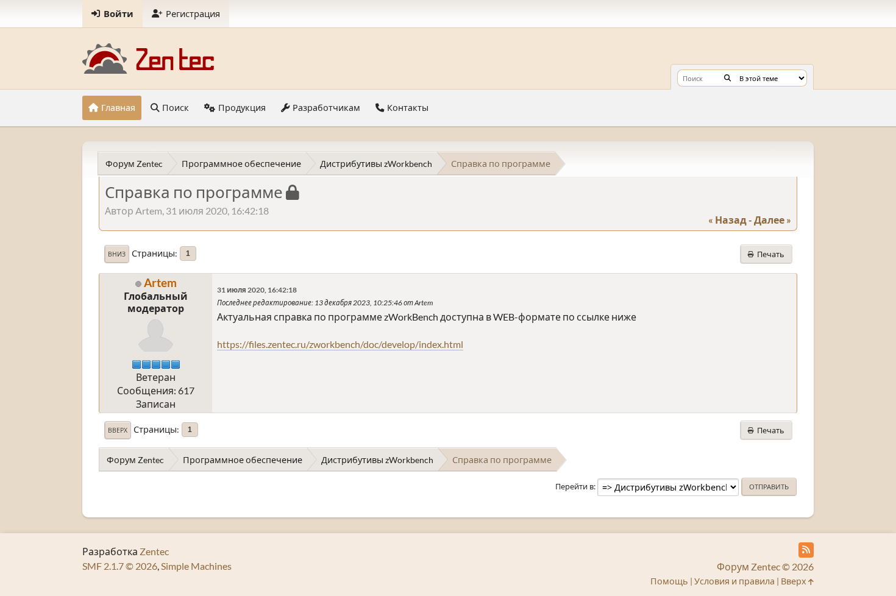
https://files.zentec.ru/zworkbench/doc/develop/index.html (340, 344)
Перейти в (574, 486)
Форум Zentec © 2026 (765, 566)
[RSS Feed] (806, 550)
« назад (727, 219)
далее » (772, 219)
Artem (160, 282)
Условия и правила (734, 581)
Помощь (669, 581)
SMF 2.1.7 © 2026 (119, 566)
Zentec (154, 551)
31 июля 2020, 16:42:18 (257, 290)
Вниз (117, 254)
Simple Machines (196, 566)
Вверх (117, 430)
